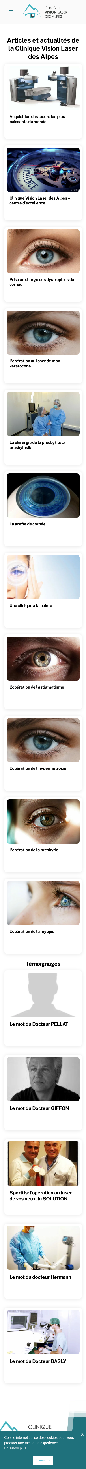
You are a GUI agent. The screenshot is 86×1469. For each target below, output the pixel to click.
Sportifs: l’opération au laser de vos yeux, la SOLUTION (40, 1196)
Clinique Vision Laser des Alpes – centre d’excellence (39, 200)
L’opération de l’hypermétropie (37, 768)
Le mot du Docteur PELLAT (38, 1024)
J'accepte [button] (43, 1460)
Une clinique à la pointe (30, 605)
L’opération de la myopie (31, 931)
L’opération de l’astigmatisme (36, 687)
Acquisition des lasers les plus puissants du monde (37, 119)
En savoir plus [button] (15, 1448)
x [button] (82, 1434)
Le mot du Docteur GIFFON (39, 1108)
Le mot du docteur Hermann (40, 1277)
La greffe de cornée (27, 523)
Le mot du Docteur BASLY (37, 1361)
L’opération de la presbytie (33, 849)
